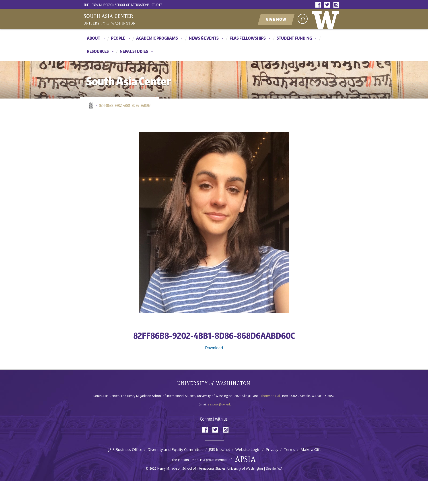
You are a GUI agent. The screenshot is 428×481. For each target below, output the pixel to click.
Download (214, 347)
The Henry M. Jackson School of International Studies (123, 5)
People (118, 38)
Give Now (276, 19)
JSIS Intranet (219, 449)
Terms (289, 449)
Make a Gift (310, 449)
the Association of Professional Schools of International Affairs (244, 459)
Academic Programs (157, 38)
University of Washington (326, 19)
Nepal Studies (134, 51)
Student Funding (294, 38)
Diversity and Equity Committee (176, 449)
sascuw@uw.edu (220, 404)
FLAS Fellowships (248, 38)
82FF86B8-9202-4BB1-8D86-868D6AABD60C (127, 105)
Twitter (328, 5)
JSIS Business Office (125, 449)
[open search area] (303, 19)
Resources (98, 51)
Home (90, 105)
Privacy (272, 449)
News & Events (204, 38)
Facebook (319, 5)
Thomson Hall (270, 396)
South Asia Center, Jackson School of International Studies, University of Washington (139, 19)
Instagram (337, 5)
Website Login (247, 449)
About (93, 38)
